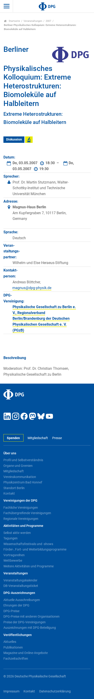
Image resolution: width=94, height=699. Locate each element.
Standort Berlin (14, 488)
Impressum (11, 691)
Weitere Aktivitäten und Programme (28, 566)
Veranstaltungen (33, 21)
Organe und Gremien (18, 466)
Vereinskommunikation (19, 477)
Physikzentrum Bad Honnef (22, 482)
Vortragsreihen (14, 555)
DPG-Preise (11, 611)
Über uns (9, 453)
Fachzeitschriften (15, 658)
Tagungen (10, 538)
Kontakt (9, 493)
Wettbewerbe (12, 560)
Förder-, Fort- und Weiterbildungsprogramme (34, 549)
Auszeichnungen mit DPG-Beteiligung (29, 627)
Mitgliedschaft (38, 438)
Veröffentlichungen (17, 635)
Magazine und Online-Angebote (25, 653)
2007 (48, 21)
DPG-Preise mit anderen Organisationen (31, 616)
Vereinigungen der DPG (20, 501)
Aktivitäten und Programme (23, 526)
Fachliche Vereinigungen (20, 507)
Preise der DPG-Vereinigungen (24, 622)
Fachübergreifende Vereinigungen (27, 513)
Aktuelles (9, 642)
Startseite (14, 21)
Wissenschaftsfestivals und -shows (28, 544)
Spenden (13, 438)
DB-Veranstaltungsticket (20, 586)
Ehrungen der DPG (16, 605)
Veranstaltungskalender (20, 580)
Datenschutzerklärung (55, 691)
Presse (57, 438)
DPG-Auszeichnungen (19, 593)
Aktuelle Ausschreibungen (21, 600)
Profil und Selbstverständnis (23, 460)
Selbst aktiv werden (17, 533)
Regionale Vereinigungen (20, 518)
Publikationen (13, 647)
